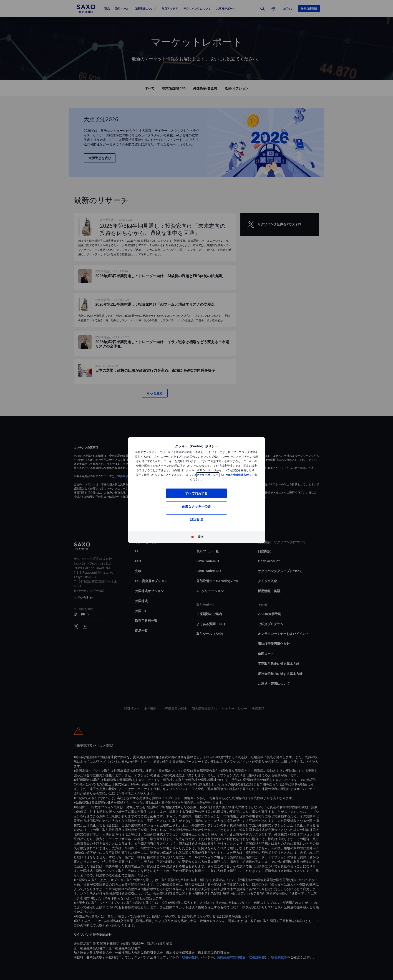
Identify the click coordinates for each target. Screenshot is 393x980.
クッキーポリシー (207, 475)
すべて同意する (196, 493)
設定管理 (196, 519)
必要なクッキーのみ (196, 506)
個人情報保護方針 (238, 475)
